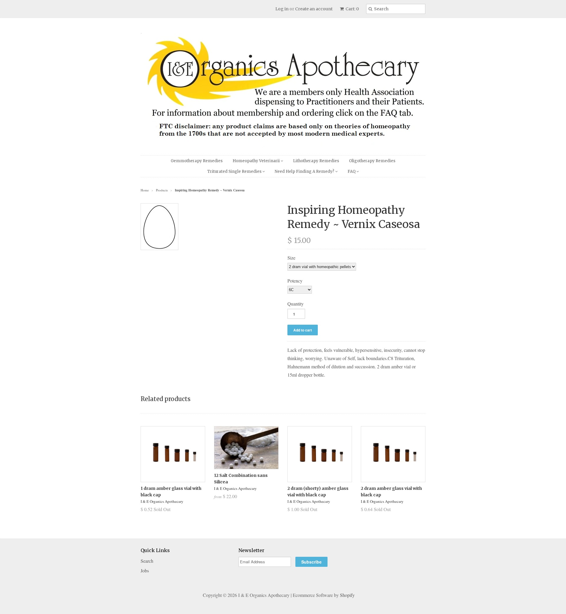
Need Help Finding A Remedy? (305, 171)
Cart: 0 (352, 9)
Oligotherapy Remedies (372, 160)
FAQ (352, 171)
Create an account (314, 9)
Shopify (347, 595)
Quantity (295, 304)
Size (291, 258)
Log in (282, 9)
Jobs (145, 570)
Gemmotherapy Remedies (197, 160)
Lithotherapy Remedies (316, 160)
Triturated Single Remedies (234, 171)
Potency (294, 281)
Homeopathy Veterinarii (257, 160)
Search (147, 561)
